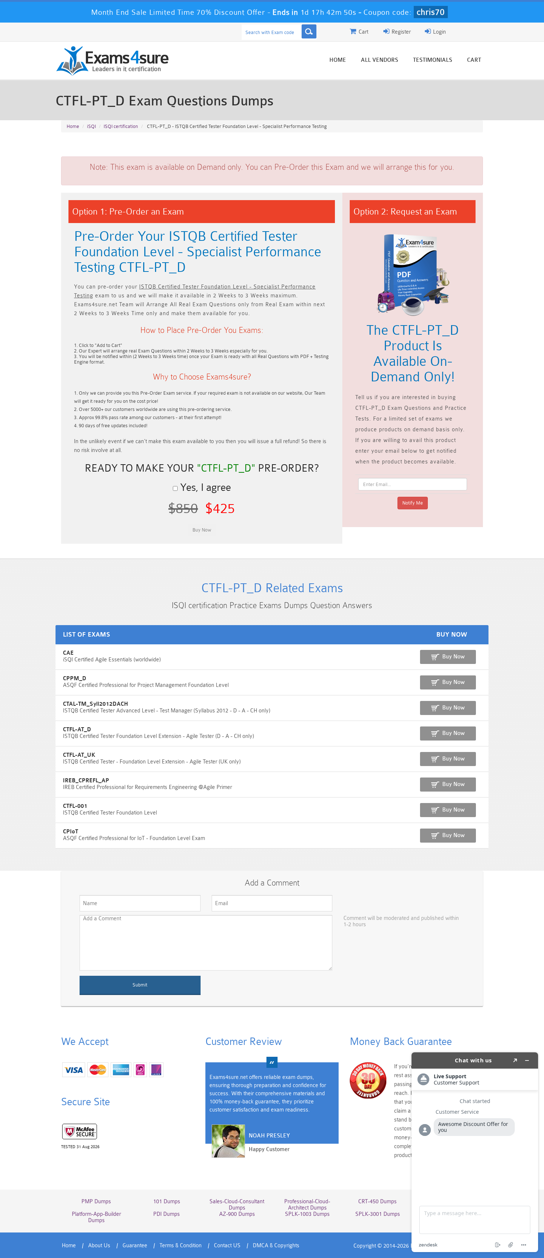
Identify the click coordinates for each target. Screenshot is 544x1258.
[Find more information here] (475, 1152)
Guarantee (134, 1245)
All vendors (379, 60)
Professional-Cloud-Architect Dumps (307, 1204)
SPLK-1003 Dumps (307, 1214)
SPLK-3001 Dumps (377, 1214)
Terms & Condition (180, 1245)
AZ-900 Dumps (237, 1214)
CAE (68, 653)
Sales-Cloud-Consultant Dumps (236, 1204)
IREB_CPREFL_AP (86, 781)
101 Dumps (166, 1201)
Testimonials (432, 60)
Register (400, 32)
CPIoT (70, 832)
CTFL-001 (75, 806)
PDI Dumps (166, 1214)
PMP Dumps (96, 1201)
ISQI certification (121, 126)
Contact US (227, 1245)
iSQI (91, 126)
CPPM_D (74, 678)
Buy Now (453, 657)
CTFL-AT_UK (79, 755)
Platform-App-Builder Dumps (96, 1217)
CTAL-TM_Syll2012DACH (95, 704)
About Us (99, 1245)
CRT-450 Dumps (377, 1201)
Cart (474, 60)
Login (438, 32)
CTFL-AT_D (77, 729)
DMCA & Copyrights (276, 1245)
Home (337, 60)
